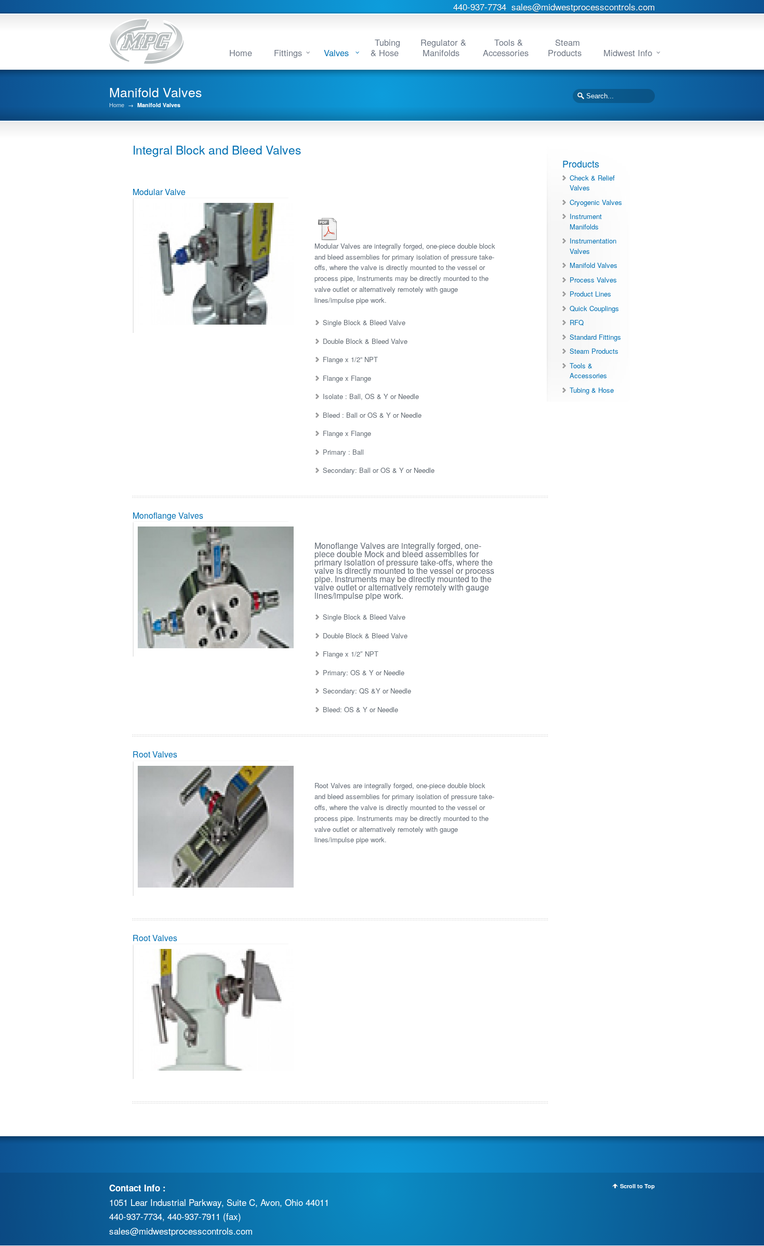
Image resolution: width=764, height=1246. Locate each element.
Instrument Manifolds (586, 221)
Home (240, 52)
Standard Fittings (595, 337)
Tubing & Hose (385, 47)
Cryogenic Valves (596, 202)
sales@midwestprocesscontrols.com (583, 6)
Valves (337, 52)
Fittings (288, 52)
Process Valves (593, 280)
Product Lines (590, 294)
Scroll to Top (637, 1186)
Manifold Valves (593, 265)
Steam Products (565, 47)
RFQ (577, 322)
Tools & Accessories (506, 47)
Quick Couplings (594, 308)
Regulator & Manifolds (443, 47)
